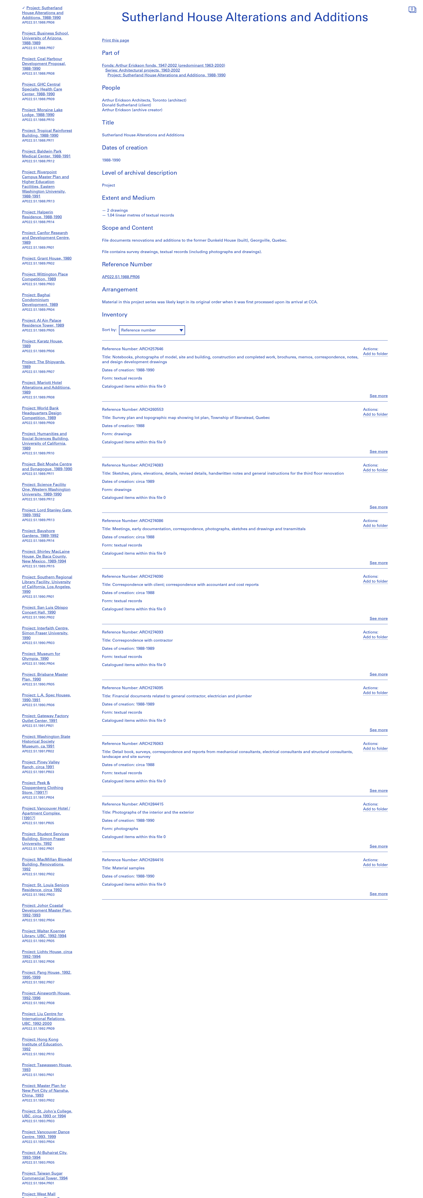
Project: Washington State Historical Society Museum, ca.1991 (46, 742)
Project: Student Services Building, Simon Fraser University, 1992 (45, 839)
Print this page (115, 41)
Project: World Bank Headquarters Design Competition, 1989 (41, 413)
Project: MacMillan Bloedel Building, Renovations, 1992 (47, 865)
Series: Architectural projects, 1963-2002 (142, 71)
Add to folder (375, 354)
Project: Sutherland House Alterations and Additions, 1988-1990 (42, 13)
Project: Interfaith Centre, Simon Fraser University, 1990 (45, 633)
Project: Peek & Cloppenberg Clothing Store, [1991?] (42, 788)
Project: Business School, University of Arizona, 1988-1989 (45, 39)
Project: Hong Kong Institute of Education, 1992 (42, 1045)
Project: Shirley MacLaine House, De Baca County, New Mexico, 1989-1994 (46, 557)
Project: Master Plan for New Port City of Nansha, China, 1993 (45, 1091)
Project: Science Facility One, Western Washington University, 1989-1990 (46, 490)
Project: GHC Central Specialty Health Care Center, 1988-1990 (42, 89)
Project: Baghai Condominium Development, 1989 (40, 300)
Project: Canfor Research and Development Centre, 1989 (46, 238)
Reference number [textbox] (138, 331)
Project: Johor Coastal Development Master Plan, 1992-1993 (47, 911)
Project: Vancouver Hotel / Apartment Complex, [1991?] (46, 813)
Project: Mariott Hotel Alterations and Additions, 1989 (46, 388)
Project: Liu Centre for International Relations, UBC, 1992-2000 (43, 1019)
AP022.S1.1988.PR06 (121, 277)
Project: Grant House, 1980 (47, 259)
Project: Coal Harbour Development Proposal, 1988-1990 (44, 64)
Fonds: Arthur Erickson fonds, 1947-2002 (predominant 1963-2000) (163, 66)
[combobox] (152, 330)
